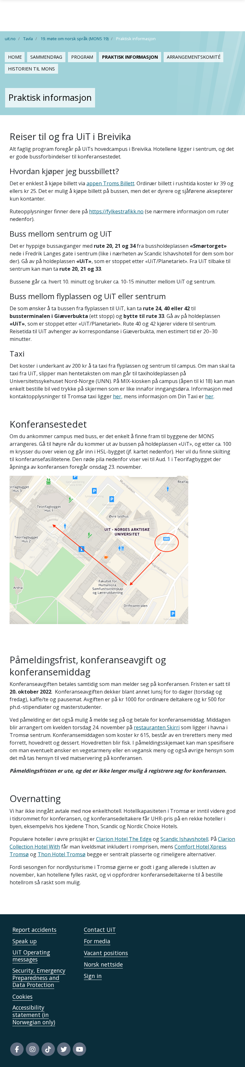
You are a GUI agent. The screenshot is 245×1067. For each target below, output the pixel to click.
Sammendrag (46, 57)
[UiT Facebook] (17, 1049)
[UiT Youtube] (79, 1049)
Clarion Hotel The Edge (124, 839)
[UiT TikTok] (48, 1049)
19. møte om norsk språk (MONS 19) (74, 38)
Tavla (28, 38)
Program (82, 57)
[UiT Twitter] (64, 1049)
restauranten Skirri (157, 727)
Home (14, 57)
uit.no (10, 38)
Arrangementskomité (193, 57)
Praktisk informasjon (130, 57)
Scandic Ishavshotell (184, 839)
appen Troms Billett (110, 183)
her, (117, 396)
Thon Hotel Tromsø (61, 854)
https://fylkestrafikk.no (116, 211)
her (209, 396)
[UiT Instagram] (32, 1049)
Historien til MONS (31, 69)
